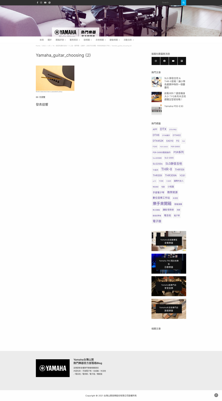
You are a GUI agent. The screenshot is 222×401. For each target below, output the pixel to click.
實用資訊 (74, 40)
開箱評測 (60, 40)
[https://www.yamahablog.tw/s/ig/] (156, 61)
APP (155, 129)
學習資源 (155, 187)
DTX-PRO (173, 130)
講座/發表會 (168, 209)
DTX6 (156, 135)
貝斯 (178, 210)
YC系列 (168, 181)
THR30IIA (171, 175)
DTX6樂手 (166, 135)
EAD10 (169, 140)
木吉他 (175, 198)
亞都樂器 (169, 264)
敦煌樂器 (168, 309)
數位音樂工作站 (161, 197)
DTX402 (177, 135)
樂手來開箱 (162, 203)
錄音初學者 (157, 216)
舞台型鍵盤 (156, 210)
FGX (183, 141)
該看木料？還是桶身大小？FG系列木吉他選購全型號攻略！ (175, 96)
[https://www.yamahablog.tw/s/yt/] (173, 61)
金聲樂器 (168, 241)
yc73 (154, 181)
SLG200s (158, 163)
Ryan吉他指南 (157, 158)
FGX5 (155, 147)
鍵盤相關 (114, 40)
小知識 (171, 186)
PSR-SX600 (164, 147)
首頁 (42, 40)
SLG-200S (169, 158)
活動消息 (128, 40)
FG (177, 140)
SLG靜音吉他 (173, 163)
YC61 (182, 175)
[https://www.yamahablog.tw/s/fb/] (164, 61)
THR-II (166, 169)
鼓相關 (87, 40)
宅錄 (163, 187)
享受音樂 (168, 286)
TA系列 (155, 170)
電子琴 (177, 215)
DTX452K (158, 140)
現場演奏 (178, 204)
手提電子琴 (158, 192)
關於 (50, 40)
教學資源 (172, 192)
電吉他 (167, 215)
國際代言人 (179, 181)
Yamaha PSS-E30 (173, 106)
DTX (163, 129)
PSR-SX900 (175, 147)
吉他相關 (100, 40)
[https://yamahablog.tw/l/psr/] (182, 61)
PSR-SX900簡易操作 (162, 152)
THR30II (157, 175)
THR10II (179, 169)
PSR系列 (179, 152)
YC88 (161, 181)
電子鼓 (157, 221)
